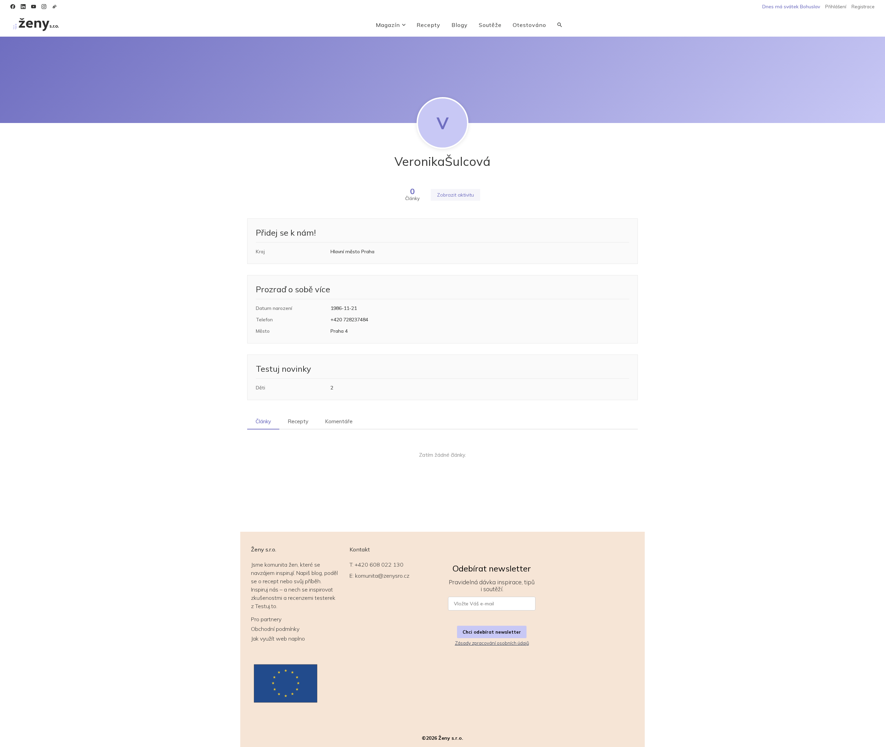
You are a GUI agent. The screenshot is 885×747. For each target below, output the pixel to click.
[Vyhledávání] (560, 25)
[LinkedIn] (23, 6)
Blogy (459, 24)
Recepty (428, 24)
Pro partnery (266, 619)
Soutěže (490, 24)
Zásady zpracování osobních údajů (492, 643)
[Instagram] (43, 6)
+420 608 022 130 (379, 564)
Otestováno (529, 24)
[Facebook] (12, 6)
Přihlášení (835, 6)
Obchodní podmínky (275, 628)
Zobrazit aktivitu (455, 195)
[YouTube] (33, 6)
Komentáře (339, 421)
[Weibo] (54, 6)
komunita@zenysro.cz (382, 575)
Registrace (863, 6)
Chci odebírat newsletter (492, 632)
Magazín (388, 24)
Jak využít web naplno (278, 638)
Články (263, 421)
